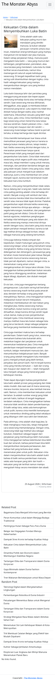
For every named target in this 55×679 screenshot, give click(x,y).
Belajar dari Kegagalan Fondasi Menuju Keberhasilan (22, 533)
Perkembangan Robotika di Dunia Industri (24, 595)
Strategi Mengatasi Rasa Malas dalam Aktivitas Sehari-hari (26, 618)
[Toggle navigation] (49, 4)
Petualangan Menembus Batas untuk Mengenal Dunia (27, 602)
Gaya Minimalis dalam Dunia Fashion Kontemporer (21, 571)
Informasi (14, 17)
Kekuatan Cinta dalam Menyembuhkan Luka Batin (25, 546)
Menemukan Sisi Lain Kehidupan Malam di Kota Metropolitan (27, 627)
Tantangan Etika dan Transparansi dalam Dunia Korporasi (27, 563)
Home (5, 17)
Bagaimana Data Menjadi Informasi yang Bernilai (27, 512)
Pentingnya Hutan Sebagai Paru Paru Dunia (25, 526)
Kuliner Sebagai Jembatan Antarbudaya (22, 646)
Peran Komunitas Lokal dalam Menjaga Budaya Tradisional (26, 519)
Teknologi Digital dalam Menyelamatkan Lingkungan (23, 588)
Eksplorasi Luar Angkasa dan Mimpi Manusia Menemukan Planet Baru (25, 654)
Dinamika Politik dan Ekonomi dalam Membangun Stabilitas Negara (21, 554)
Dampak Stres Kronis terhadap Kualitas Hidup (26, 539)
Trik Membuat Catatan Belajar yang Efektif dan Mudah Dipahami (26, 635)
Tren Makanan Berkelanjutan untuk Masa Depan (27, 577)
